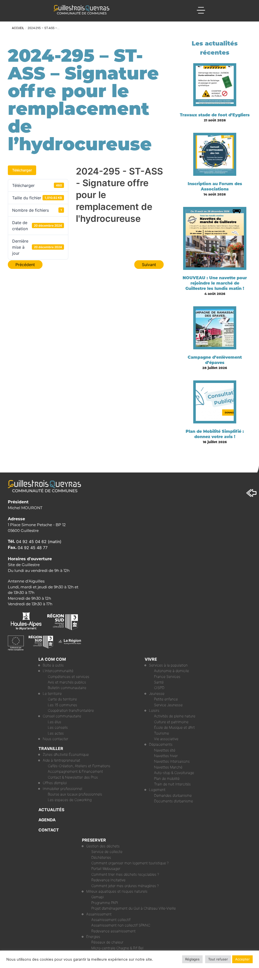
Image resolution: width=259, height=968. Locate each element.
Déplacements (160, 744)
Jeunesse (156, 693)
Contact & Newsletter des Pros (73, 777)
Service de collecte (106, 851)
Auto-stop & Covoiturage (174, 772)
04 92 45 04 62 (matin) (38, 541)
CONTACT (48, 829)
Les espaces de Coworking (70, 800)
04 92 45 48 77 (33, 547)
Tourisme (161, 733)
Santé (159, 682)
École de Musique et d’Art (174, 727)
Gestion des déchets (103, 846)
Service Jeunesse (168, 705)
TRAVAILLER (50, 748)
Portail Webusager (105, 868)
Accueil (18, 28)
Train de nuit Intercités (172, 784)
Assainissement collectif (111, 919)
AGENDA (47, 819)
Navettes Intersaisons (172, 761)
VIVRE (151, 659)
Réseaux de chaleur (107, 942)
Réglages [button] (192, 959)
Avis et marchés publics (67, 682)
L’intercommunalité (58, 671)
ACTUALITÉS (51, 809)
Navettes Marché (168, 767)
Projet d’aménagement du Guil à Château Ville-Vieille (133, 908)
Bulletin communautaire (67, 687)
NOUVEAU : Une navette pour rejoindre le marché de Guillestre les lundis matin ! (215, 283)
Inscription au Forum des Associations (215, 186)
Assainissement (99, 914)
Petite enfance (166, 699)
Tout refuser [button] (218, 959)
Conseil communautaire (62, 716)
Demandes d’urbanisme (173, 795)
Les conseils (58, 727)
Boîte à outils (53, 665)
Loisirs (154, 710)
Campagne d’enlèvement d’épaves (215, 360)
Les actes (56, 733)
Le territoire (52, 693)
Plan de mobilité (167, 778)
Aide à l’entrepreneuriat (61, 760)
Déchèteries (101, 857)
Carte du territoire (62, 699)
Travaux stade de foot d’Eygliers (215, 115)
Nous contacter (55, 739)
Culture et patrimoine (171, 722)
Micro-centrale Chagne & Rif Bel (117, 948)
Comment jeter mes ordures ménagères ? (125, 886)
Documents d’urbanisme (173, 801)
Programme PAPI (104, 902)
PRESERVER (94, 840)
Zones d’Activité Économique (66, 754)
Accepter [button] (242, 959)
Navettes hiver (166, 756)
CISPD (159, 687)
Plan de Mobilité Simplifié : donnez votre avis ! (215, 434)
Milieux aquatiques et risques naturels (116, 891)
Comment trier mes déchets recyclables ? (125, 874)
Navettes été (164, 750)
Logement (157, 789)
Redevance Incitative (108, 880)
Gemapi (97, 897)
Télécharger (22, 170)
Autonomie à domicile (171, 671)
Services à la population (168, 665)
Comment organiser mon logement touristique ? (130, 863)
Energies (93, 936)
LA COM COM (52, 659)
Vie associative (166, 739)
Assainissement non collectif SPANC (120, 925)
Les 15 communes (62, 705)
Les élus (54, 722)
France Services (167, 676)
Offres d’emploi (55, 783)
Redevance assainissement (113, 931)
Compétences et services (68, 676)
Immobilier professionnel (62, 788)
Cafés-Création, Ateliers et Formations (79, 766)
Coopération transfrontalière (71, 710)
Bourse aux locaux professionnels (75, 794)
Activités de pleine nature (174, 716)
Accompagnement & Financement (75, 771)
